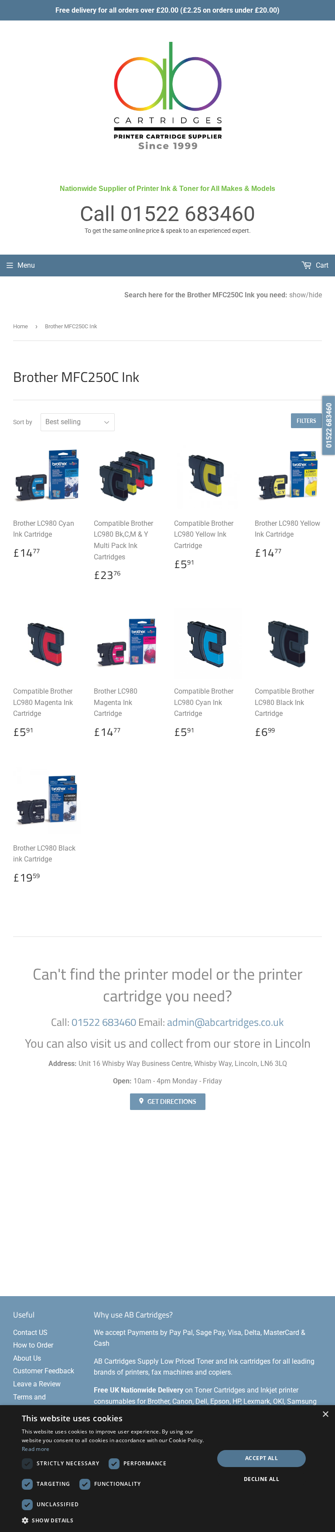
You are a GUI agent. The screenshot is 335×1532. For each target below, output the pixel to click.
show (297, 295)
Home (20, 326)
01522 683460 (187, 213)
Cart (321, 265)
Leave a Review (37, 1384)
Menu (26, 265)
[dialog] (167, 1468)
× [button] (325, 1414)
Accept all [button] (261, 1458)
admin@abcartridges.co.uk (225, 1022)
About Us (27, 1358)
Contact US (30, 1332)
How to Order (33, 1345)
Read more (36, 1449)
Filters (306, 421)
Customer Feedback (43, 1371)
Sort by (22, 422)
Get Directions (171, 1101)
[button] (115, 1520)
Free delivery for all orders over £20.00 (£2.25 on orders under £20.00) (167, 10)
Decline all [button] (261, 1479)
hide (315, 295)
